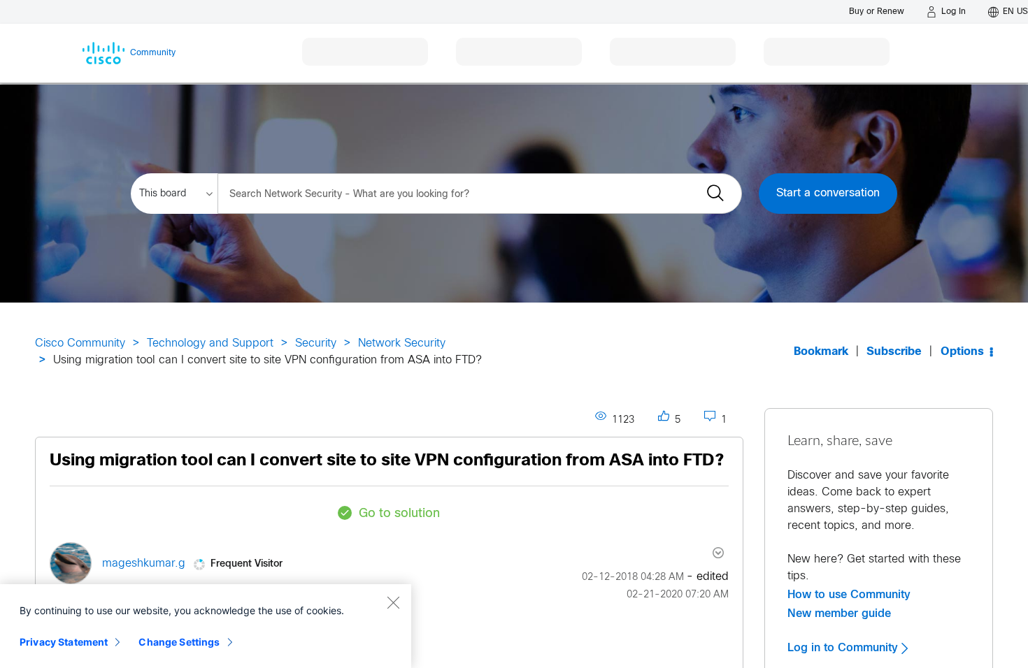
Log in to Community (844, 647)
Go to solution (399, 514)
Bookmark (821, 352)
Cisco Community (80, 343)
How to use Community (849, 594)
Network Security (401, 343)
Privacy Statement (64, 642)
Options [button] (962, 352)
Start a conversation (828, 193)
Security (315, 343)
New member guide (839, 613)
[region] (205, 626)
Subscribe (894, 352)
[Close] (393, 602)
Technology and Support (210, 343)
